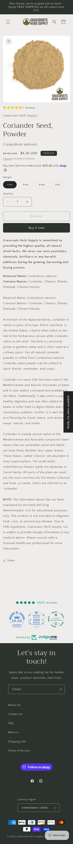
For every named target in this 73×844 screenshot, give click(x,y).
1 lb (59, 185)
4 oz (28, 185)
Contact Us (15, 714)
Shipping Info (17, 741)
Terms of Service (19, 750)
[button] (8, 21)
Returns (13, 732)
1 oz (12, 185)
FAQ (11, 723)
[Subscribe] (60, 689)
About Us (14, 705)
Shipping (7, 159)
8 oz (44, 185)
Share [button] (11, 560)
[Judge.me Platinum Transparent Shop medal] (56, 619)
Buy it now (36, 228)
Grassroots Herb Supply (30, 836)
